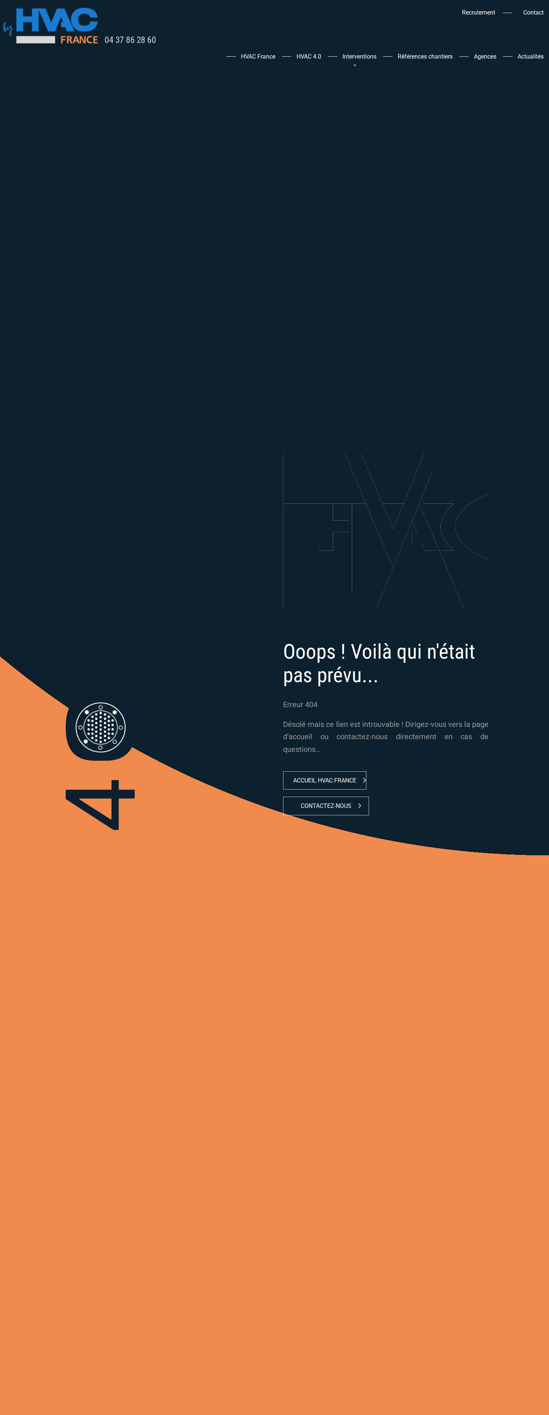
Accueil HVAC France (324, 780)
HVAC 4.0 (309, 57)
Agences (485, 57)
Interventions (359, 57)
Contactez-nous (326, 805)
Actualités (531, 57)
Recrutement (478, 12)
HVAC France (258, 57)
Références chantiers (425, 57)
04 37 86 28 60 (130, 40)
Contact (533, 12)
